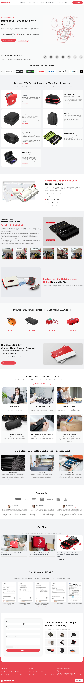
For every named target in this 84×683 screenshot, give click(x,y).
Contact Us (32, 668)
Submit (23, 650)
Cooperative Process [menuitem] (51, 2)
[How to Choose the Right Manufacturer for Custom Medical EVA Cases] (42, 543)
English (79, 680)
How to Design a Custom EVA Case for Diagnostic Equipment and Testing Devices (68, 554)
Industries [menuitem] (22, 2)
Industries (4, 668)
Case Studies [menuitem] (32, 2)
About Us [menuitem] (61, 2)
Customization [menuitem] (40, 2)
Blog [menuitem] (66, 2)
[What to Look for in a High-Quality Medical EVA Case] (14, 543)
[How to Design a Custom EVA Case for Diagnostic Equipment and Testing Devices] (70, 543)
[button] (63, 232)
